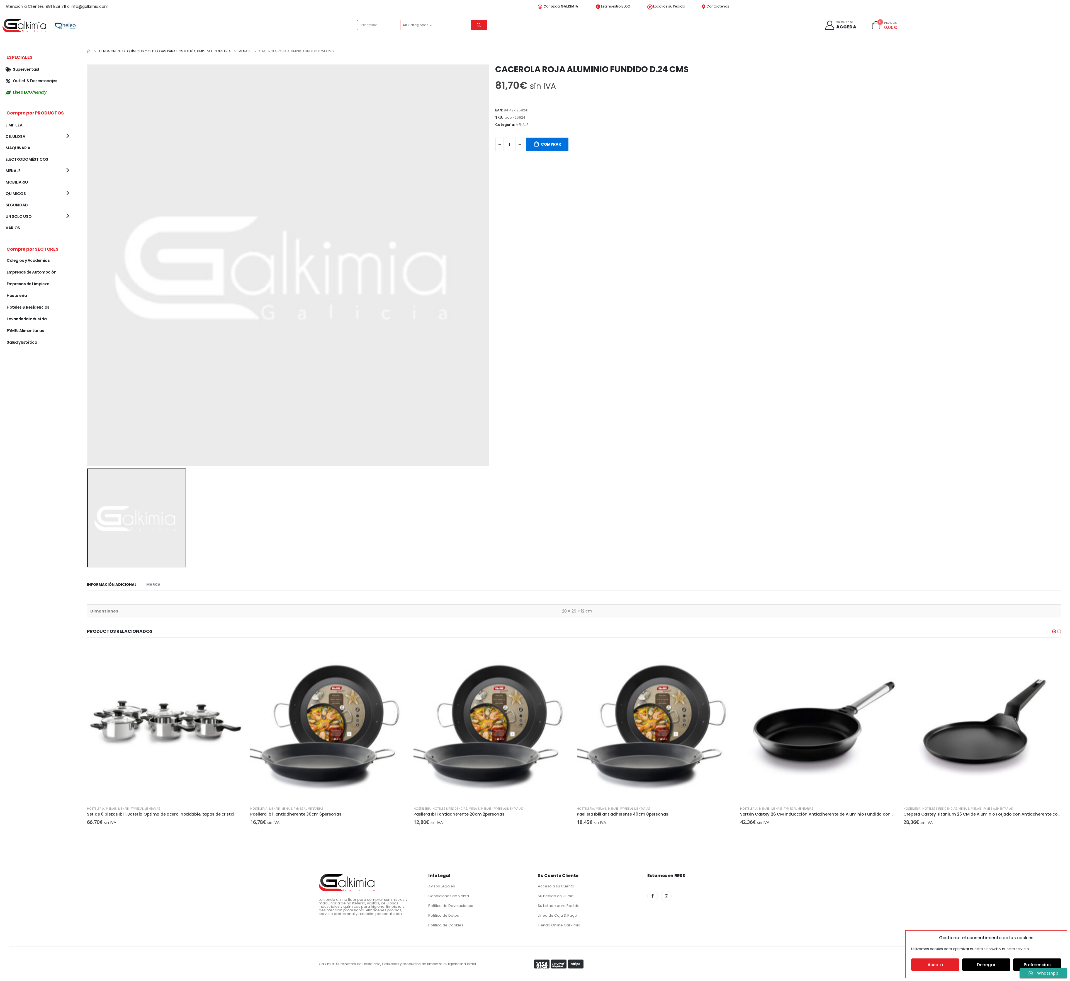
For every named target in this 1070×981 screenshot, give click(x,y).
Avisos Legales (441, 886)
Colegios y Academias (28, 260)
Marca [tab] (153, 584)
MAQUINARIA (18, 148)
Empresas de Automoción (31, 272)
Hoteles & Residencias (286, 809)
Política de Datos (443, 915)
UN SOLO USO (18, 216)
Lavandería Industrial (27, 319)
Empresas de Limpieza (28, 284)
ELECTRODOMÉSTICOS (27, 159)
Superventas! (26, 69)
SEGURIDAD (17, 205)
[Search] (479, 25)
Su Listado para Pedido (559, 905)
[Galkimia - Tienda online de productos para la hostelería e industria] (25, 25)
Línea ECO (29, 92)
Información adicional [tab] (112, 584)
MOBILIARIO (17, 182)
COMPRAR (551, 144)
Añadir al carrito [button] (235, 653)
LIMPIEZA (14, 125)
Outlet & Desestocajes (35, 81)
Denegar (986, 965)
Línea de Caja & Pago (557, 915)
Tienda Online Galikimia (559, 925)
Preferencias (1037, 965)
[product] (166, 723)
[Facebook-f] (652, 896)
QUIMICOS (16, 193)
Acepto (935, 965)
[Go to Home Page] (89, 51)
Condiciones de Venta (448, 896)
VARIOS (13, 228)
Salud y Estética (22, 342)
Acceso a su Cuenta (556, 886)
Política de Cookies (445, 925)
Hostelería (95, 809)
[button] (1054, 631)
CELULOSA (15, 136)
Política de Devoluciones (450, 905)
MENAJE (522, 124)
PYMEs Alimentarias (145, 809)
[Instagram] (666, 896)
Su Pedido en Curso (555, 896)
